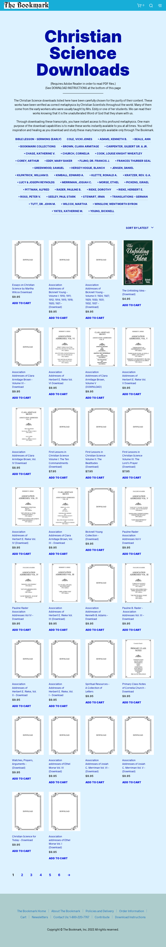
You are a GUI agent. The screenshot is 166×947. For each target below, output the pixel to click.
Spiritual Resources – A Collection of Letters (97, 687)
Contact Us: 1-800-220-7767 (71, 917)
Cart (23, 917)
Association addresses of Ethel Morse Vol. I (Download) (59, 842)
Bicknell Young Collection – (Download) (94, 535)
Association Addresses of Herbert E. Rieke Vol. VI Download (60, 377)
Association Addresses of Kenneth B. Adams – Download (96, 613)
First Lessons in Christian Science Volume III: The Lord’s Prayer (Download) (132, 459)
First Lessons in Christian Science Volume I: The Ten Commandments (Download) (59, 459)
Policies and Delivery (100, 911)
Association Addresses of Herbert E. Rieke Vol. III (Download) (60, 613)
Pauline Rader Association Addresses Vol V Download (131, 537)
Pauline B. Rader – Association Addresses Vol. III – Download (133, 613)
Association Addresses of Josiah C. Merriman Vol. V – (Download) (133, 765)
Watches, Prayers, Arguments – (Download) (22, 763)
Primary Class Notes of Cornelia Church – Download (134, 687)
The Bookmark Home (31, 911)
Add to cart (21, 303)
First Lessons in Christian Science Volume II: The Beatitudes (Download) (95, 459)
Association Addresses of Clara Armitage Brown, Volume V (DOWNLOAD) (96, 379)
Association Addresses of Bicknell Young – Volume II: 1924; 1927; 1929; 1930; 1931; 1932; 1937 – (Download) (97, 296)
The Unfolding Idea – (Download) (134, 292)
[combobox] (140, 228)
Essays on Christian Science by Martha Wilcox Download (23, 288)
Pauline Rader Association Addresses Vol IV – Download (22, 613)
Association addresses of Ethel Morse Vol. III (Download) (59, 765)
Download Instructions (130, 917)
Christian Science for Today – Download (24, 838)
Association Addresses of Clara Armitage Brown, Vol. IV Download (24, 457)
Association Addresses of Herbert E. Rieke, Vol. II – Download (24, 689)
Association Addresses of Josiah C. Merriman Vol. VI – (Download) (97, 765)
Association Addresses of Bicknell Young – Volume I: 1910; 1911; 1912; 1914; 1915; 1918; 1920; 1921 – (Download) (61, 296)
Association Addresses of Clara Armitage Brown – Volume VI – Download (23, 379)
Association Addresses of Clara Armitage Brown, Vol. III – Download (61, 537)
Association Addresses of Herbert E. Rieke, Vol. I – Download (61, 689)
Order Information (131, 911)
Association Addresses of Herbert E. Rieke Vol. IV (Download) (24, 537)
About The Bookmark (65, 911)
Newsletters (40, 917)
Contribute (102, 917)
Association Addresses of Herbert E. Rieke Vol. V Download (134, 377)
